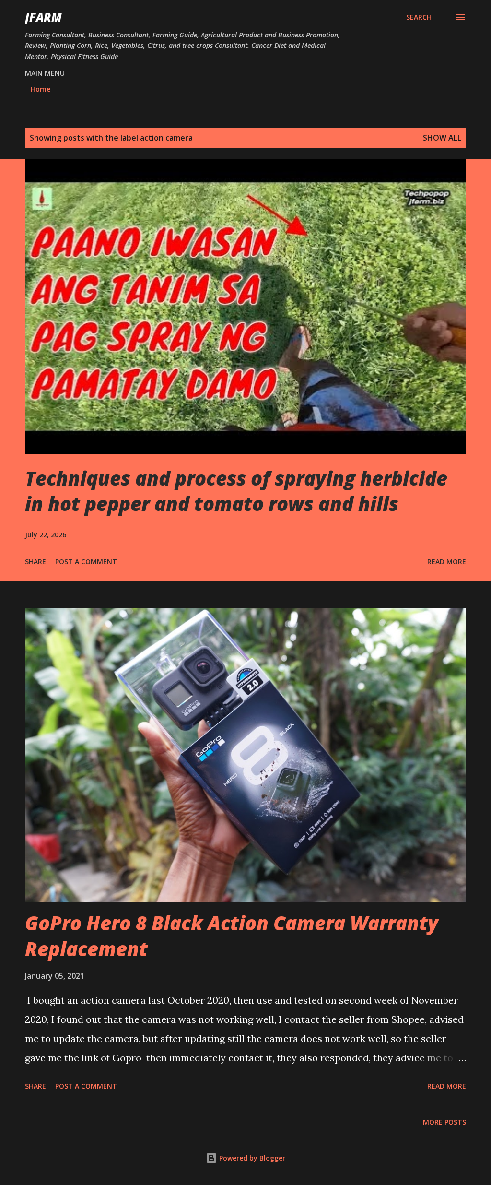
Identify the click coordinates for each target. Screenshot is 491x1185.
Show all (442, 137)
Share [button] (35, 561)
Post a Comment (86, 561)
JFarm (43, 17)
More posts (444, 1121)
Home (40, 89)
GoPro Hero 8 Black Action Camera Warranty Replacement (231, 935)
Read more (446, 561)
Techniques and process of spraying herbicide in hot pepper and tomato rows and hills (236, 491)
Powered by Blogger (251, 1157)
